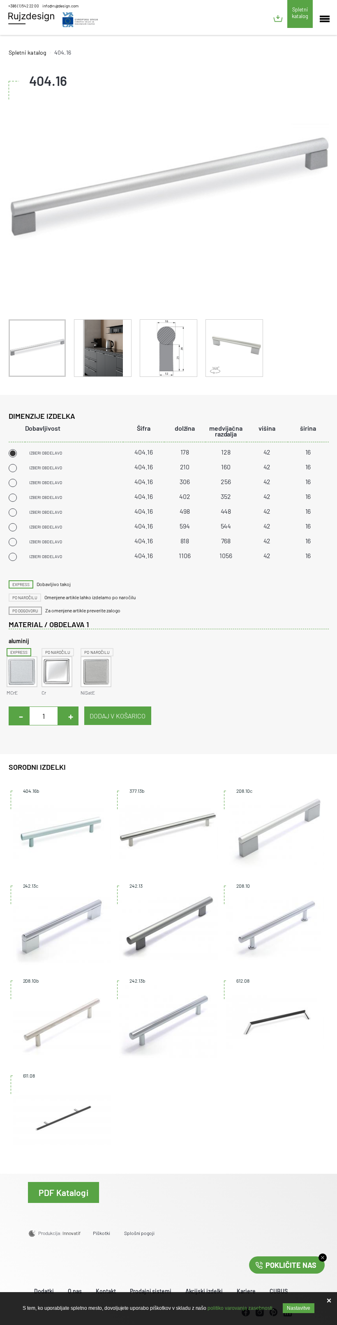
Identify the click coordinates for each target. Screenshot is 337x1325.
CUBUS (279, 1291)
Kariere (246, 1291)
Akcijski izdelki (204, 1291)
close (323, 1257)
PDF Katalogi (63, 1192)
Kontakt (106, 1291)
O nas (75, 1291)
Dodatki (44, 1291)
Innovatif (71, 1233)
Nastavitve (298, 1308)
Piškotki (101, 1233)
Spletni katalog (300, 12)
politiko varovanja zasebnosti (240, 1308)
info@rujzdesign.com (60, 5)
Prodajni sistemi (151, 1291)
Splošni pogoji (139, 1233)
